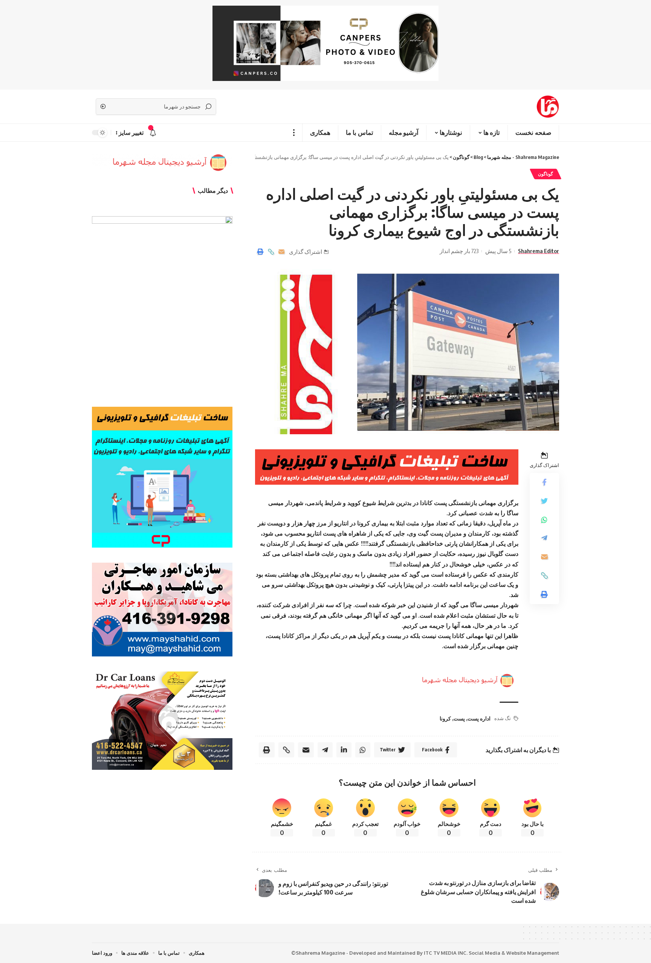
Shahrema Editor (538, 250)
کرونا (445, 718)
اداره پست (479, 718)
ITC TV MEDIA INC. (446, 953)
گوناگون (545, 174)
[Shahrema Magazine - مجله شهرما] (547, 106)
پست (459, 718)
